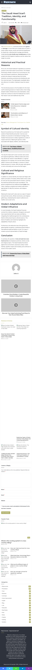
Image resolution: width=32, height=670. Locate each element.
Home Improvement (7, 598)
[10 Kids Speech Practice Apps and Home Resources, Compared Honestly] (5, 106)
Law (3, 605)
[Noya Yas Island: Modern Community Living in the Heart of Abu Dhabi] (8, 329)
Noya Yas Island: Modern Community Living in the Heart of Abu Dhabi (8, 335)
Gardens (4, 622)
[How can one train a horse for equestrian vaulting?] (5, 574)
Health (3, 600)
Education (4, 607)
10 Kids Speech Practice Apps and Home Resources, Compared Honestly (19, 106)
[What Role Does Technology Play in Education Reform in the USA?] (5, 559)
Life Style (8, 7)
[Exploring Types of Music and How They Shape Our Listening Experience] (24, 380)
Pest (3, 612)
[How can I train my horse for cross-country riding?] (5, 550)
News (3, 614)
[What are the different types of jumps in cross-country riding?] (5, 567)
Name (3, 489)
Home (4, 7)
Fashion (4, 617)
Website (3, 500)
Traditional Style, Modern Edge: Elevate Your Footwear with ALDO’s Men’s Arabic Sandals (8, 456)
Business (4, 593)
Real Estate (5, 610)
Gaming (4, 619)
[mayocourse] (10, 2)
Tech (3, 591)
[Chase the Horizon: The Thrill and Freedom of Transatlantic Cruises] (24, 448)
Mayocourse (5, 586)
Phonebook (4, 588)
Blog (3, 603)
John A (16, 273)
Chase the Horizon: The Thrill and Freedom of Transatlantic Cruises (23, 455)
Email (3, 495)
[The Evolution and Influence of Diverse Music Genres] (5, 115)
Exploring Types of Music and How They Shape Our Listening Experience (24, 439)
